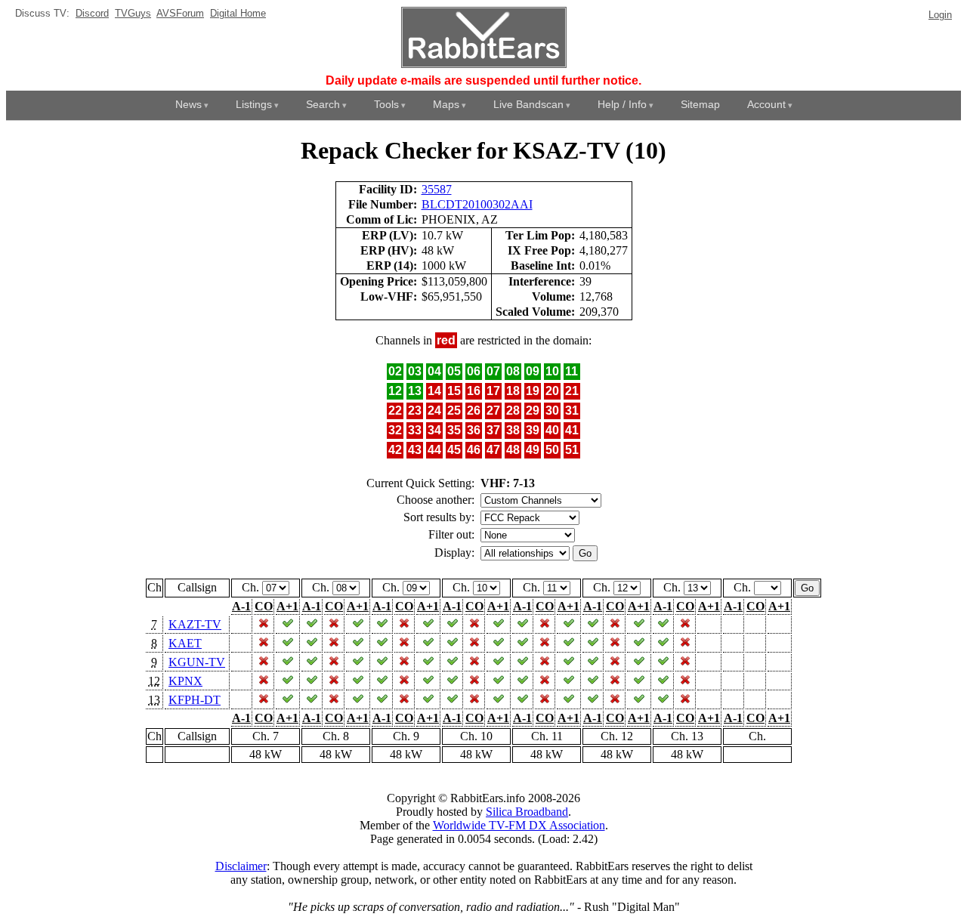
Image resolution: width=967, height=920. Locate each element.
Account (766, 104)
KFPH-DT (194, 699)
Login (940, 14)
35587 (437, 189)
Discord (92, 13)
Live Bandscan (528, 104)
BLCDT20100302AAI (477, 204)
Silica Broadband (527, 811)
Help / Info (622, 104)
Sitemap (700, 104)
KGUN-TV (196, 662)
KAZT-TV (194, 624)
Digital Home (238, 13)
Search (323, 104)
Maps (446, 104)
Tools (386, 104)
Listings (254, 104)
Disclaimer (241, 866)
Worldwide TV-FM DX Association (519, 825)
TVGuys (133, 13)
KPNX (185, 681)
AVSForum (180, 13)
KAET (185, 643)
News (188, 104)
